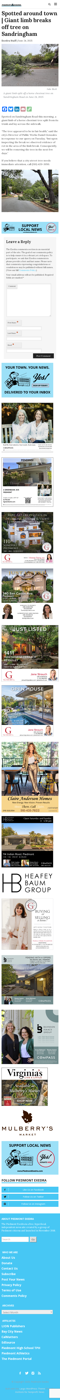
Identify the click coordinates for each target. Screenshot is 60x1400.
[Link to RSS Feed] (39, 1372)
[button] (49, 4)
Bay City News (12, 1331)
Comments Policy (27, 270)
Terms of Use (11, 1290)
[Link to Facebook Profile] (21, 1372)
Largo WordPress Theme (32, 1388)
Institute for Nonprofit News (29, 1392)
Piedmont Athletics (16, 1353)
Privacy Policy (11, 1285)
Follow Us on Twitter (33, 1196)
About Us (8, 1258)
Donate (7, 1263)
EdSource (8, 1342)
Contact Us (10, 1268)
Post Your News (13, 1279)
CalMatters (10, 1337)
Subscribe (9, 1274)
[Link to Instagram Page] (34, 1372)
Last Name (13, 332)
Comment (12, 286)
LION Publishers (13, 1326)
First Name (13, 322)
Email (11, 344)
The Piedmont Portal (17, 1359)
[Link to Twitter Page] (27, 1372)
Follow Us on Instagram (33, 1203)
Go (33, 1239)
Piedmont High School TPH (21, 1348)
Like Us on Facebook (33, 1189)
